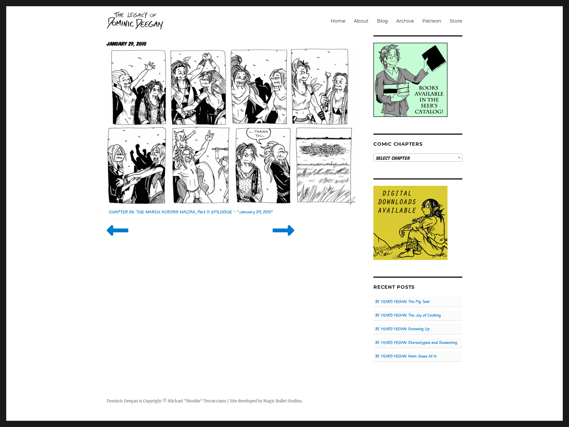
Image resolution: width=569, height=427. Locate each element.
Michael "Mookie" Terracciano (197, 401)
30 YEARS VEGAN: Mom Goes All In (406, 356)
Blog (382, 21)
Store (456, 21)
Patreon (431, 21)
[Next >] (283, 238)
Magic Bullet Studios (282, 401)
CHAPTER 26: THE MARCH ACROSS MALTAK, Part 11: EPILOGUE (170, 212)
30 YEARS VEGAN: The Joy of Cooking (408, 315)
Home (338, 21)
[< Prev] (117, 238)
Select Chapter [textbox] (393, 158)
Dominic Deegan (122, 401)
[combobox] (417, 157)
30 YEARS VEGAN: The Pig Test (402, 301)
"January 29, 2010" (255, 212)
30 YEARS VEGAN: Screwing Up (402, 329)
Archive (405, 21)
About (361, 21)
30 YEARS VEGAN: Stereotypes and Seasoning (416, 342)
